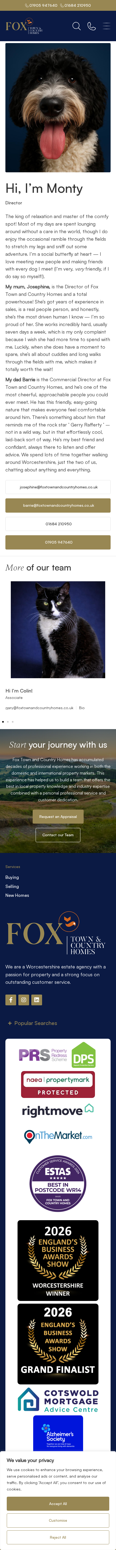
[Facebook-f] (10, 1000)
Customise (58, 1520)
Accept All (58, 1503)
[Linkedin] (36, 1000)
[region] (58, 1500)
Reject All (58, 1537)
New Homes (17, 895)
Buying (12, 877)
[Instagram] (23, 1000)
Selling (12, 886)
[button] (3, 722)
